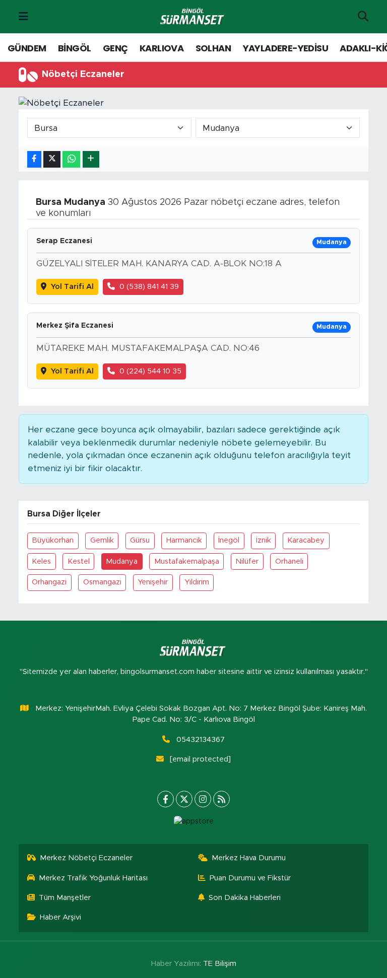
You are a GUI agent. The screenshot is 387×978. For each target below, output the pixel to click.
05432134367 (200, 739)
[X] (184, 799)
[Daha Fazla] (91, 159)
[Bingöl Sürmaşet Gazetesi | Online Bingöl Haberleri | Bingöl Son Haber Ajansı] (193, 17)
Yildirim (196, 582)
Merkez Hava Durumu (249, 858)
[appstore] (193, 821)
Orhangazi (49, 582)
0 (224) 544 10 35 (150, 371)
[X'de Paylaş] (51, 159)
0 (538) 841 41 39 (149, 286)
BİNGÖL (74, 48)
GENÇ (115, 48)
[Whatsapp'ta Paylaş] (71, 159)
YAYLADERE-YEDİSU (285, 48)
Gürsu (140, 540)
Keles (41, 561)
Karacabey (306, 540)
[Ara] (363, 16)
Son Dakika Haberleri (245, 897)
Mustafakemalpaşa (186, 561)
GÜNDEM (27, 48)
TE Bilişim (219, 963)
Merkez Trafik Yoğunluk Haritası (93, 878)
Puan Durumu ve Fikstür (250, 878)
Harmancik (184, 540)
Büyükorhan (53, 540)
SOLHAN (213, 48)
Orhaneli (289, 561)
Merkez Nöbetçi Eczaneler (86, 858)
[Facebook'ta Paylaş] (34, 159)
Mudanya (122, 561)
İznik (263, 540)
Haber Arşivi (60, 917)
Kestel (79, 561)
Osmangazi (102, 582)
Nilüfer (247, 561)
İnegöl (228, 540)
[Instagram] (203, 799)
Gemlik (102, 540)
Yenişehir (153, 582)
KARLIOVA (161, 48)
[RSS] (221, 799)
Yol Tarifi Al (72, 286)
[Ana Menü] (23, 16)
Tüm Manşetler (65, 897)
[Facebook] (165, 799)
